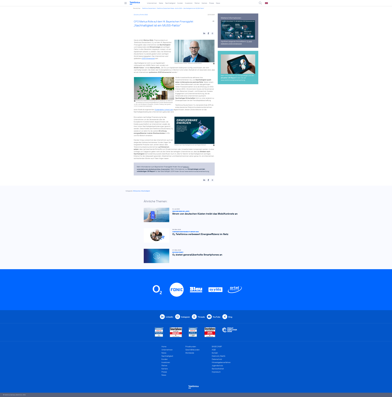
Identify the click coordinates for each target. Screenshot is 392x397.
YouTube (216, 317)
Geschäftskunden (192, 350)
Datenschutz (217, 359)
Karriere (204, 3)
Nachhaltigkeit (170, 3)
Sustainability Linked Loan (164, 110)
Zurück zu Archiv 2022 (141, 15)
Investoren (189, 3)
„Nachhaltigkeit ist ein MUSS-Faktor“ (193, 8)
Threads (201, 317)
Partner (197, 3)
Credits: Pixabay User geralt (162, 104)
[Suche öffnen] (260, 3)
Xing (230, 317)
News (218, 3)
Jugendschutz (217, 365)
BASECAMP (217, 346)
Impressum (216, 372)
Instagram (185, 317)
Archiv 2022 (178, 8)
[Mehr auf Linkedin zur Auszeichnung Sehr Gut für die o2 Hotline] (193, 332)
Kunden (180, 3)
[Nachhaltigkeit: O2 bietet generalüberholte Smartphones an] (195, 256)
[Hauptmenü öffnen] (125, 3)
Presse (211, 3)
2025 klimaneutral (148, 58)
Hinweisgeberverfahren (221, 362)
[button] (204, 33)
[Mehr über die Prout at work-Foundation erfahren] (229, 332)
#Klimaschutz (137, 191)
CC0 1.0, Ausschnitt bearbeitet (143, 106)
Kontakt (215, 353)
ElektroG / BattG (218, 356)
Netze (161, 3)
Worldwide (189, 353)
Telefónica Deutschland (149, 8)
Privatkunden (190, 346)
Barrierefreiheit (218, 368)
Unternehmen (152, 3)
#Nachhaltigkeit (145, 191)
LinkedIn (169, 317)
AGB (214, 350)
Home (163, 346)
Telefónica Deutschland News (165, 8)
